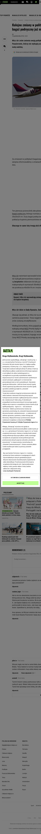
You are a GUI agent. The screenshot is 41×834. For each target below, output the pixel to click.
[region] (20, 417)
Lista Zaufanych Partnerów (11, 471)
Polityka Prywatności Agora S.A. (28, 422)
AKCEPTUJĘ (20, 483)
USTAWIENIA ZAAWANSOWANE (20, 477)
